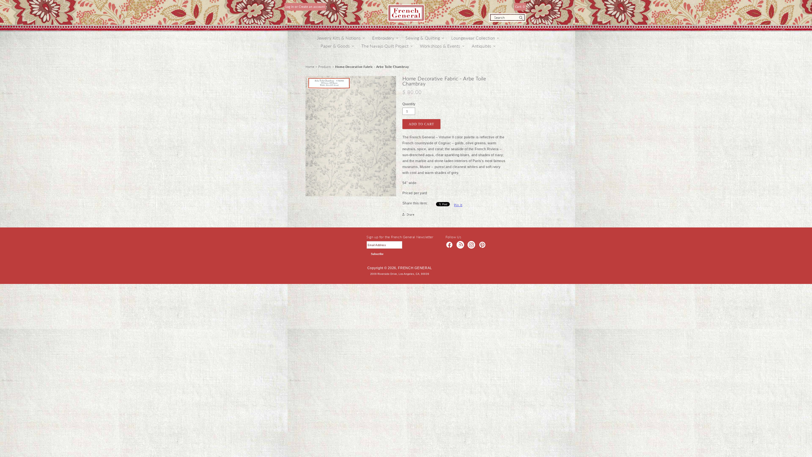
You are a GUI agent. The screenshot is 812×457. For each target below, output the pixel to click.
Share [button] (410, 214)
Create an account (312, 6)
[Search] (521, 17)
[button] (338, 38)
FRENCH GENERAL (415, 268)
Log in (290, 6)
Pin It (458, 205)
